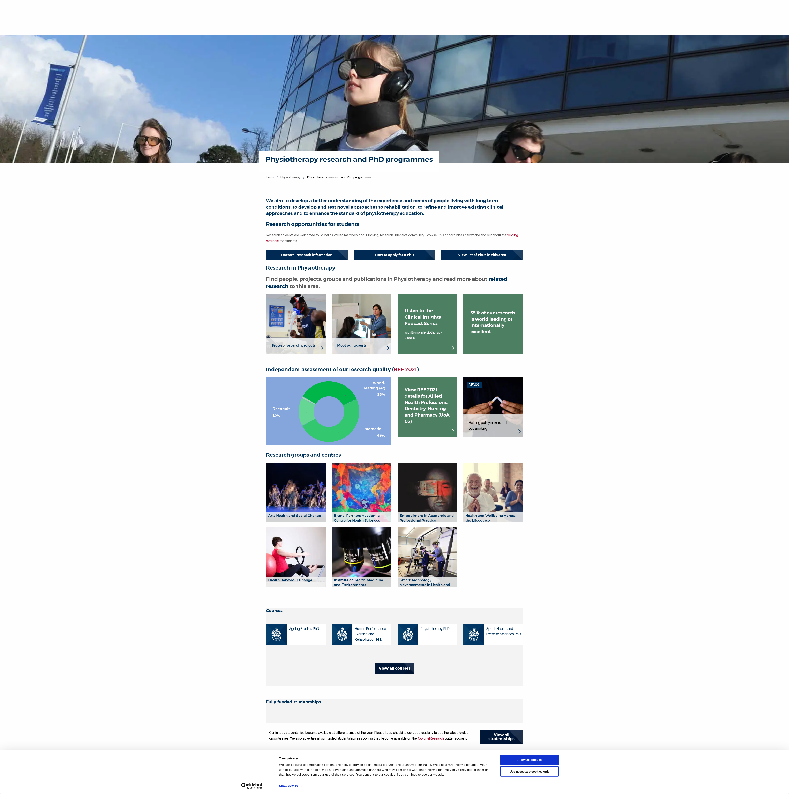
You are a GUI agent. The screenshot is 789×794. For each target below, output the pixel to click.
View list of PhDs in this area (482, 255)
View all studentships (501, 736)
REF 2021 (405, 369)
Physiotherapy (290, 177)
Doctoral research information (306, 255)
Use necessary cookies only (529, 771)
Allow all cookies (529, 760)
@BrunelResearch (431, 738)
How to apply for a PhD (394, 255)
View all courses (395, 668)
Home (270, 177)
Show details (288, 786)
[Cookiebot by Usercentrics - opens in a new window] (252, 786)
